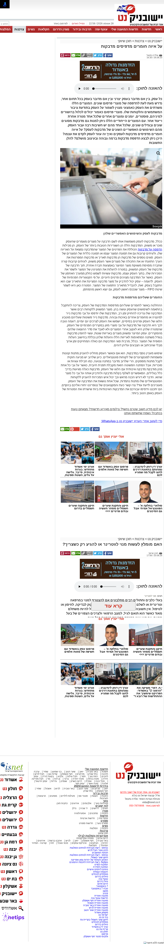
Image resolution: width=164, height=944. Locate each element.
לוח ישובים (101, 805)
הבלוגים (94, 843)
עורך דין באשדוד (100, 926)
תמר (83, 776)
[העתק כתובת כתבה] (87, 56)
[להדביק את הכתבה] (75, 430)
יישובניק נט (154, 41)
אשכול (105, 771)
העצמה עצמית (100, 871)
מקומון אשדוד (101, 912)
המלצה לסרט (101, 864)
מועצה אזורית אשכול (97, 902)
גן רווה (57, 778)
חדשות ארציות (87, 818)
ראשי (158, 29)
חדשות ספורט (86, 823)
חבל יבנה (100, 781)
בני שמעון (57, 771)
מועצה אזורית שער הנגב (95, 910)
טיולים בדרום (101, 876)
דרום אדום (102, 838)
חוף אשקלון (67, 774)
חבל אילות (71, 776)
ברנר (66, 778)
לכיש (57, 788)
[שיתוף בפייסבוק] (108, 56)
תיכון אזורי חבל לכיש (97, 850)
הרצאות (42, 796)
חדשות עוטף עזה (99, 898)
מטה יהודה (78, 778)
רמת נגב (93, 776)
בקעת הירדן (48, 776)
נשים (31, 29)
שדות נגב (52, 774)
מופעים (53, 796)
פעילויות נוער (101, 803)
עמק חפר (79, 783)
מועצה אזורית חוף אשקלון (95, 900)
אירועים (75, 803)
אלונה (105, 783)
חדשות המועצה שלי (124, 29)
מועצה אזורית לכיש (98, 907)
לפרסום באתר (61, 23)
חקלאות (43, 29)
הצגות (95, 796)
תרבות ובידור (82, 29)
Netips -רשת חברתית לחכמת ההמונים (88, 862)
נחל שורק (93, 774)
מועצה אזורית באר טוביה (95, 905)
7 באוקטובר (102, 886)
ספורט (104, 820)
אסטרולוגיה (80, 813)
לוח (52, 843)
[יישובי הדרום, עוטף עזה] (139, 25)
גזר (48, 778)
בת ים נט (103, 917)
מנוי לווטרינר (150, 596)
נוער (105, 800)
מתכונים (94, 813)
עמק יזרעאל (41, 781)
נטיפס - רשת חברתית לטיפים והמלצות (89, 847)
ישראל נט (103, 914)
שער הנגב (70, 771)
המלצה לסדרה (100, 867)
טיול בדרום (102, 881)
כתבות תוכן (62, 803)
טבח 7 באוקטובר (99, 888)
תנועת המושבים (99, 852)
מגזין (105, 810)
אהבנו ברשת (55, 840)
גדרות (54, 781)
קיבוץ (105, 893)
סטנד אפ (83, 796)
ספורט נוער (102, 823)
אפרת (89, 781)
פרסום (104, 934)
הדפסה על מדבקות (150, 249)
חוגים (105, 808)
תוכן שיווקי (124, 41)
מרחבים (80, 774)
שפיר (45, 771)
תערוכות (104, 798)
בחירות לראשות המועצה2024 (91, 786)
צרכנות (19, 29)
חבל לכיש (39, 774)
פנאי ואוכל (63, 843)
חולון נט (104, 931)
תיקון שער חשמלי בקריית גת (94, 919)
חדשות (146, 29)
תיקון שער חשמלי (99, 857)
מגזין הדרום (61, 29)
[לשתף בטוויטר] (98, 56)
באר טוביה (92, 771)
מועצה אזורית (101, 895)
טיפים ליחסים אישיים (97, 869)
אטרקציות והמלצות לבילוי (93, 835)
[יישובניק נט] (137, 783)
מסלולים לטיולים (100, 874)
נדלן (74, 808)
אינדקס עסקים (79, 843)
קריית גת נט (102, 929)
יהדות (105, 843)
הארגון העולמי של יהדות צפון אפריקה (89, 859)
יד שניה (84, 808)
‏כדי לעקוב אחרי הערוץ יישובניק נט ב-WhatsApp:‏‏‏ (131, 421)
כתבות (105, 796)
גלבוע (60, 776)
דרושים (95, 808)
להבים (105, 776)
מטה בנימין (93, 778)
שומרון (64, 781)
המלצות (94, 828)
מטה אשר (93, 783)
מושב (105, 891)
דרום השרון (76, 781)
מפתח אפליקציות (85, 838)
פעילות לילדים (68, 796)
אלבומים (87, 803)
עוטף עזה (101, 29)
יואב (81, 771)
